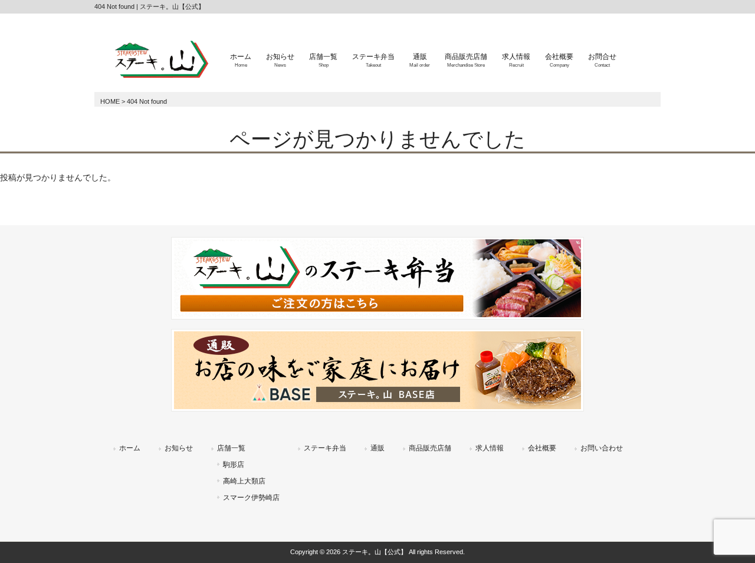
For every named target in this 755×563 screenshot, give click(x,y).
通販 (377, 448)
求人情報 (489, 448)
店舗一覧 (231, 448)
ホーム (129, 448)
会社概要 (542, 448)
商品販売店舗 (430, 448)
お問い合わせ (601, 448)
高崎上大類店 (244, 481)
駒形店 (233, 464)
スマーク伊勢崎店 (251, 497)
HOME (110, 101)
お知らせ (179, 448)
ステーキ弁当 (325, 448)
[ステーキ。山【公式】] (159, 79)
